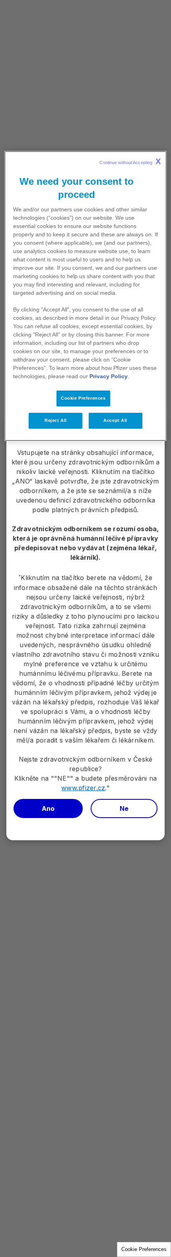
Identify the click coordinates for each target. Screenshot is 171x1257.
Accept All (115, 420)
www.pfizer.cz (83, 788)
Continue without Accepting (130, 161)
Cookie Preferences (144, 1249)
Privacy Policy (108, 376)
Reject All (56, 420)
